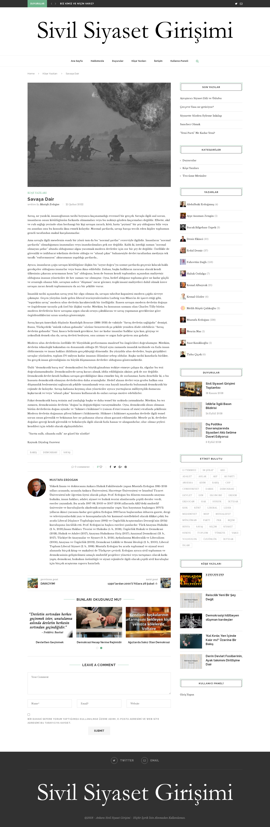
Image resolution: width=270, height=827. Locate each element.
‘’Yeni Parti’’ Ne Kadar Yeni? (197, 133)
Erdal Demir (195, 250)
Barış (33, 452)
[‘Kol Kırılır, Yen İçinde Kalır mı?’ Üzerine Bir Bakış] (191, 641)
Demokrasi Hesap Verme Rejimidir (99, 642)
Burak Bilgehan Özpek (201, 227)
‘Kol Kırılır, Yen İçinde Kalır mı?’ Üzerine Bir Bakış (221, 640)
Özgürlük (210, 539)
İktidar (228, 539)
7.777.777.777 (215, 574)
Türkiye (220, 533)
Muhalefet (223, 514)
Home (31, 73)
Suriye (186, 533)
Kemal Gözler (195, 296)
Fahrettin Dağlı (197, 262)
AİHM (202, 482)
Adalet (187, 476)
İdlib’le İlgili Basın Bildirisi (218, 406)
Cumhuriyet (190, 489)
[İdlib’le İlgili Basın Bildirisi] (191, 409)
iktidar (233, 501)
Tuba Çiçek (194, 354)
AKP (215, 476)
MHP (206, 514)
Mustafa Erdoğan (49, 204)
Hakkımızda (97, 61)
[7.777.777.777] (191, 580)
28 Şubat (208, 470)
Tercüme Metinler (195, 175)
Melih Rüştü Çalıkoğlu (201, 308)
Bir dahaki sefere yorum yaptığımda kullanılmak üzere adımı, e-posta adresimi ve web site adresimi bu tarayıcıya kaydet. (93, 721)
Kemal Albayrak (197, 285)
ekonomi (216, 495)
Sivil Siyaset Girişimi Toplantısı (220, 385)
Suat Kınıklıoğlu (197, 343)
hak (203, 501)
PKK (219, 520)
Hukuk (217, 501)
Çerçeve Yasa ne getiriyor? (197, 106)
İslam (186, 545)
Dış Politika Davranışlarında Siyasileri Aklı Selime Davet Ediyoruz (221, 430)
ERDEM (232, 495)
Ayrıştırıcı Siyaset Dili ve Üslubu (201, 98)
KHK (185, 507)
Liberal (212, 507)
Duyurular (117, 61)
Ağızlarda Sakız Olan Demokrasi (149, 642)
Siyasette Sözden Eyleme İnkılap (201, 115)
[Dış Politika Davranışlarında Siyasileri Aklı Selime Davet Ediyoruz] (191, 429)
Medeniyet (189, 514)
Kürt (197, 507)
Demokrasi (50, 452)
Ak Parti (229, 476)
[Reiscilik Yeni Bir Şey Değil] (191, 600)
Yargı (235, 533)
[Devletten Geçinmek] (50, 622)
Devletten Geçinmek (50, 642)
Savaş (67, 452)
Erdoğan (188, 501)
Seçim (213, 526)
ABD (222, 470)
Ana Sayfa (77, 61)
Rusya (186, 526)
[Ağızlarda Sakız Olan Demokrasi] (149, 622)
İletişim (158, 61)
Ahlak (202, 476)
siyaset (228, 526)
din (201, 495)
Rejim (231, 520)
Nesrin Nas (194, 331)
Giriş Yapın (187, 694)
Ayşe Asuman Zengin (200, 216)
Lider (227, 507)
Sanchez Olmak (190, 124)
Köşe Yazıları (139, 61)
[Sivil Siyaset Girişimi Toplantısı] (191, 389)
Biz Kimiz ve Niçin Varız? (77, 3)
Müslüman (189, 520)
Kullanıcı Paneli (179, 61)
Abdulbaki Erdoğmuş (200, 204)
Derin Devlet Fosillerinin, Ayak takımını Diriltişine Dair (224, 660)
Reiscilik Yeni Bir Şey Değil (221, 597)
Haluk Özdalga (196, 273)
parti (206, 520)
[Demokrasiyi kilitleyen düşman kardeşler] (191, 621)
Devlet (187, 495)
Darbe (209, 489)
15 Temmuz (189, 470)
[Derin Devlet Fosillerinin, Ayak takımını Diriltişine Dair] (191, 661)
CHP (228, 482)
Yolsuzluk (189, 539)
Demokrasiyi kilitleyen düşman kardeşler (222, 617)
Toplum (202, 533)
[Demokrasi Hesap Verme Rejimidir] (99, 622)
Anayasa (187, 482)
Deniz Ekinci (195, 239)
